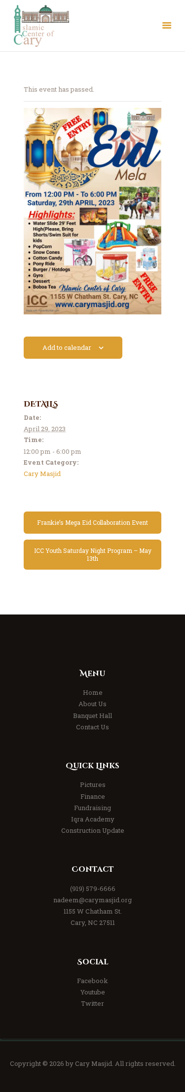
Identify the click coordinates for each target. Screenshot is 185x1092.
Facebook (92, 980)
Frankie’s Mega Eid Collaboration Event (92, 522)
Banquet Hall (92, 715)
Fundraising (92, 807)
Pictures (93, 784)
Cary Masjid (42, 473)
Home (93, 692)
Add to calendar (66, 347)
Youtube (92, 992)
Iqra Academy (92, 819)
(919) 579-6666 (92, 888)
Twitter (92, 1003)
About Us (92, 703)
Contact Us (92, 726)
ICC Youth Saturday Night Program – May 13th (92, 554)
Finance (92, 796)
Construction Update (92, 830)
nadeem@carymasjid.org (92, 899)
